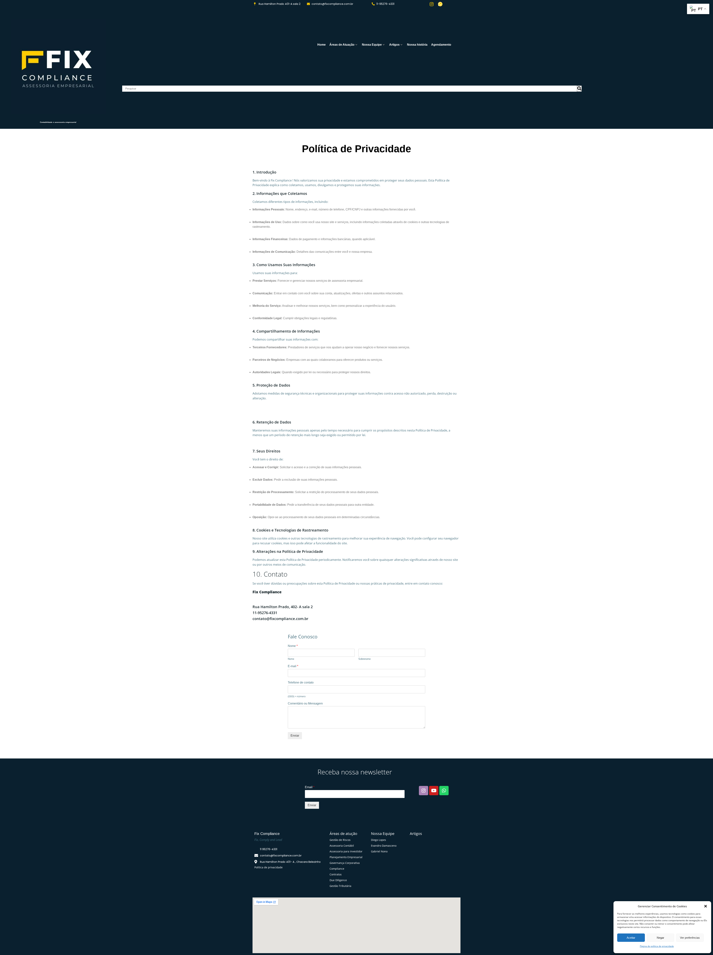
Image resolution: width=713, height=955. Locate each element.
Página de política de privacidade (657, 946)
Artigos (394, 44)
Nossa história (417, 44)
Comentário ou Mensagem (305, 703)
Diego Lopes (378, 840)
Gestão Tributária (340, 886)
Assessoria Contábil (342, 845)
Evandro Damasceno (383, 845)
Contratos (336, 874)
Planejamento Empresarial (346, 857)
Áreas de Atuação (341, 44)
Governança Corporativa (345, 863)
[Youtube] (433, 790)
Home (321, 44)
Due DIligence (338, 880)
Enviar (295, 735)
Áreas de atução (343, 833)
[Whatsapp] (440, 4)
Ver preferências (690, 937)
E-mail (293, 666)
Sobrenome (364, 659)
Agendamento (441, 44)
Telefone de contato (301, 682)
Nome (293, 645)
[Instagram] (431, 4)
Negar (660, 937)
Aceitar (631, 937)
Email (309, 787)
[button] (705, 906)
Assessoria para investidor (346, 851)
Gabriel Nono (379, 851)
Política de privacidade (268, 867)
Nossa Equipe (372, 44)
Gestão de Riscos (340, 840)
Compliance (337, 868)
